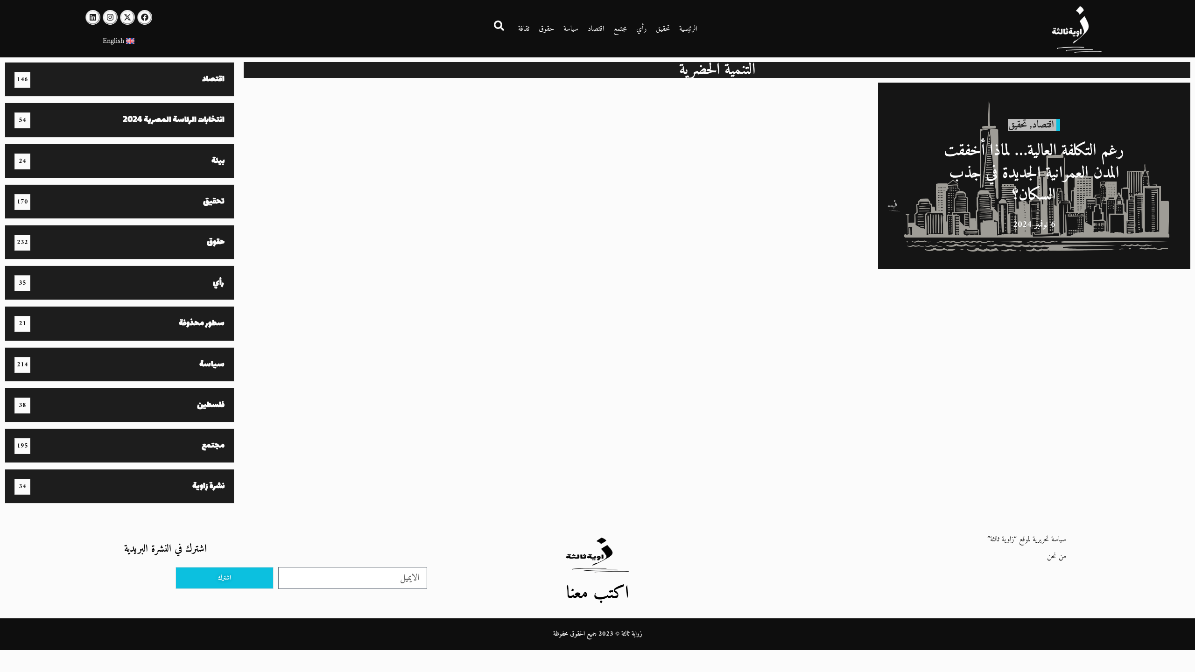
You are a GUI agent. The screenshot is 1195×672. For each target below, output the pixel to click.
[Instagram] (110, 17)
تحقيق (663, 28)
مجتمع (620, 28)
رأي (641, 28)
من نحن (1056, 556)
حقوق (546, 28)
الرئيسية (688, 28)
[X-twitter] (127, 17)
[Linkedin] (92, 17)
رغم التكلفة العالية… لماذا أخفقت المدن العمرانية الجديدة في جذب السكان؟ (1034, 173)
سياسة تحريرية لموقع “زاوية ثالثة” (1026, 539)
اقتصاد (596, 28)
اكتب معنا (597, 593)
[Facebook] (144, 17)
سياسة (570, 28)
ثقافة (523, 28)
